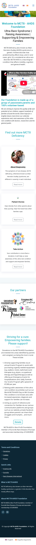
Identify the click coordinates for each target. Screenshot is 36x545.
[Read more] (18, 217)
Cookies (5, 455)
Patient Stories (18, 202)
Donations (6, 451)
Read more (18, 184)
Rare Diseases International (12, 476)
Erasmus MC (7, 468)
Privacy (5, 459)
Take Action (18, 249)
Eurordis (6, 472)
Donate (18, 422)
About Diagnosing (18, 167)
